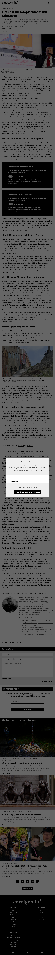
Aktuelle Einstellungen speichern (27, 488)
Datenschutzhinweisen (15, 470)
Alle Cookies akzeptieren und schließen (27, 492)
